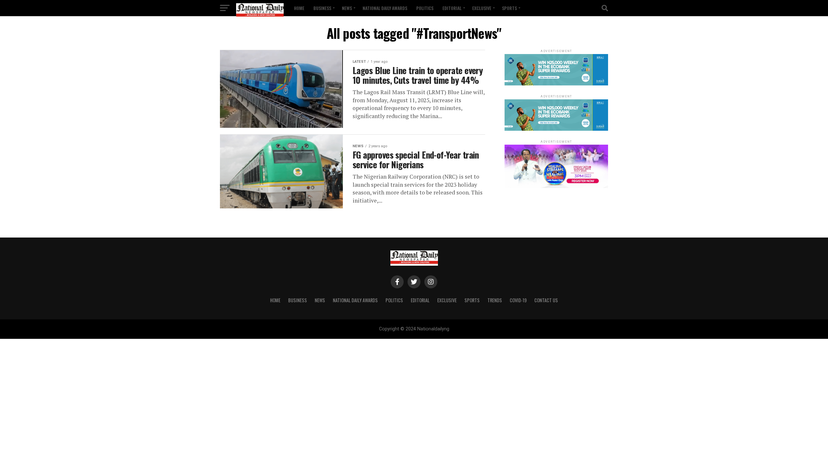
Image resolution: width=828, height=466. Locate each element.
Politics (424, 8)
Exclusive (481, 8)
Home (299, 8)
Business (322, 8)
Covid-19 (518, 300)
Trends (494, 300)
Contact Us (546, 300)
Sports (509, 8)
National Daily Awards (385, 8)
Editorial (452, 8)
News (347, 8)
